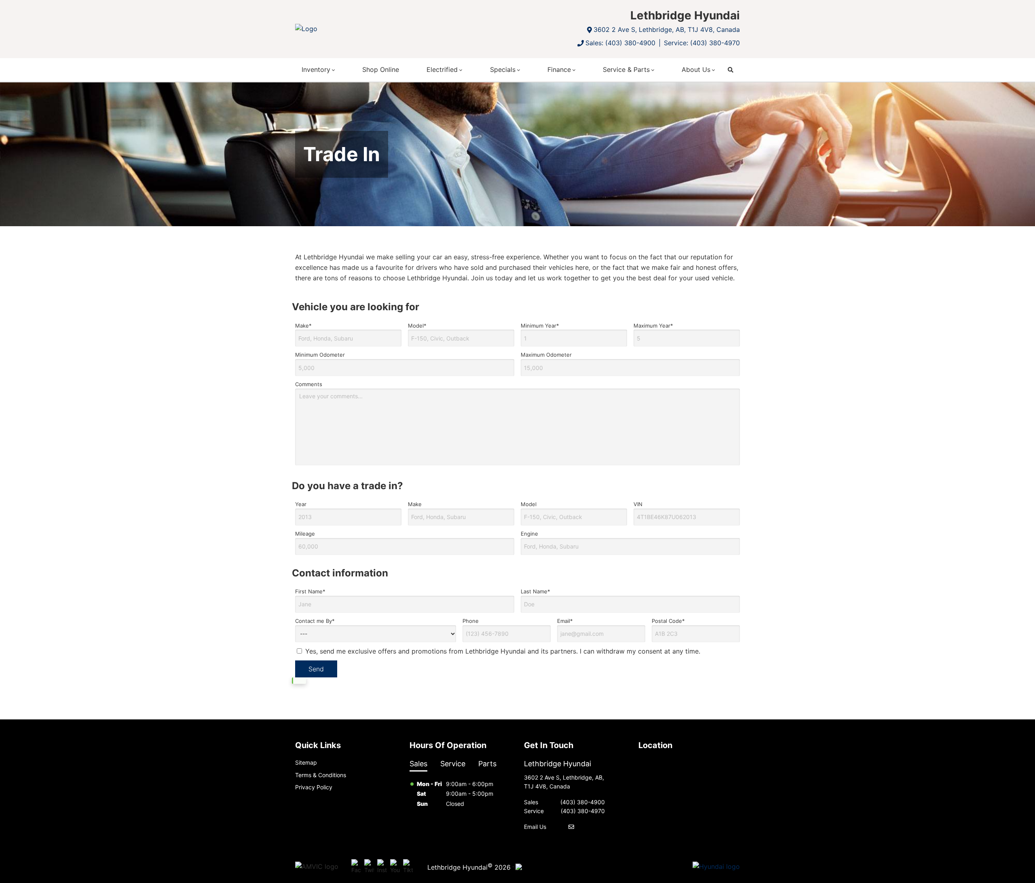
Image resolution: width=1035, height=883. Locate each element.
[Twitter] (369, 867)
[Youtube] (395, 867)
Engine (529, 533)
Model (529, 504)
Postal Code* (668, 621)
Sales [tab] (418, 763)
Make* (303, 325)
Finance (559, 69)
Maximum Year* (653, 325)
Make (415, 504)
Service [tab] (452, 763)
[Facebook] (356, 867)
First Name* (310, 591)
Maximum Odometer (546, 354)
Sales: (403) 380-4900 (620, 43)
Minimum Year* (540, 325)
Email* (565, 621)
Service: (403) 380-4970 (702, 43)
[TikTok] (408, 867)
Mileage (305, 533)
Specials (502, 69)
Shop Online (380, 69)
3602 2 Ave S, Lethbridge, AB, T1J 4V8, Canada (667, 29)
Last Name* (535, 591)
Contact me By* (315, 621)
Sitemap (306, 762)
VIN (638, 504)
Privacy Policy (313, 787)
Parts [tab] (487, 763)
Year (300, 504)
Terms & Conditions (320, 775)
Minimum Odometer (320, 354)
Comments (308, 384)
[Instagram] (382, 867)
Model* (417, 325)
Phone (471, 621)
